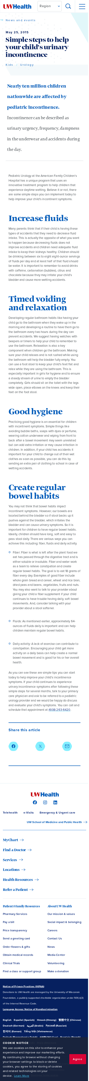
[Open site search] (68, 6)
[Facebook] (34, 802)
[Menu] (82, 6)
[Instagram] (44, 802)
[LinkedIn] (55, 802)
